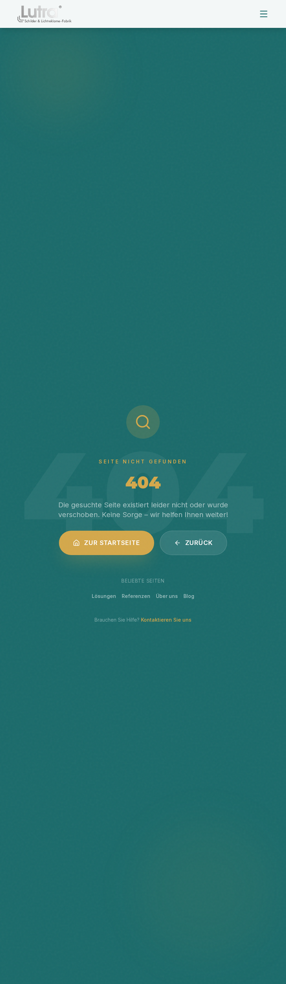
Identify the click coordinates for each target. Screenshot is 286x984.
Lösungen (104, 596)
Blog (188, 596)
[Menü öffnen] (263, 14)
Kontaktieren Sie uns (166, 620)
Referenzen (136, 596)
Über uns (167, 596)
